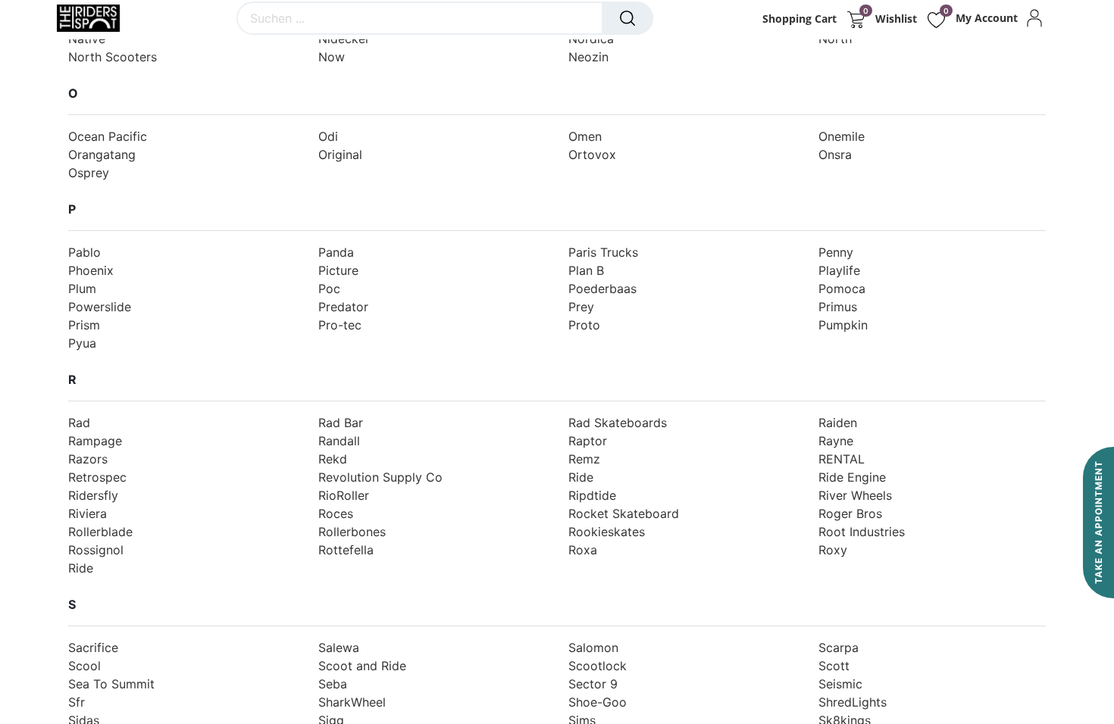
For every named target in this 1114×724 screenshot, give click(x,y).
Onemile (841, 136)
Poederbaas (602, 288)
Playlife (839, 270)
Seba (332, 683)
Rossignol (96, 549)
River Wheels (855, 495)
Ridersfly (93, 495)
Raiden (837, 422)
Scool (84, 665)
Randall (339, 440)
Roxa (582, 549)
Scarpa (838, 647)
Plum (82, 288)
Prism (84, 324)
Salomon (593, 647)
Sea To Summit (111, 683)
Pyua (82, 343)
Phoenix (91, 270)
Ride (580, 477)
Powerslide (99, 306)
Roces (335, 513)
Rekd (332, 459)
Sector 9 (593, 683)
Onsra (835, 154)
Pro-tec (339, 324)
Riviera (87, 513)
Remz (584, 459)
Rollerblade (100, 531)
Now (331, 56)
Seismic (840, 683)
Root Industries (861, 531)
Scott (834, 665)
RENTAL (841, 459)
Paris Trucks (603, 252)
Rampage (95, 440)
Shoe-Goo (597, 702)
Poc (329, 288)
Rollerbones (352, 531)
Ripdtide (592, 495)
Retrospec (97, 477)
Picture (338, 270)
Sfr (76, 702)
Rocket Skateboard (623, 513)
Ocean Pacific (107, 136)
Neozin (588, 56)
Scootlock (597, 665)
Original (340, 154)
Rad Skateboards (617, 422)
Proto (584, 324)
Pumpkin (843, 324)
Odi (328, 136)
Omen (585, 136)
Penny (835, 252)
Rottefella (346, 549)
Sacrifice (93, 647)
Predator (343, 306)
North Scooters (112, 56)
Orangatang (102, 154)
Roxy (832, 549)
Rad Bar (340, 422)
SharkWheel (352, 702)
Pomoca (841, 288)
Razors (88, 459)
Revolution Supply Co (380, 477)
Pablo (84, 252)
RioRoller (343, 495)
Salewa (338, 647)
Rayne (835, 440)
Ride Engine (852, 477)
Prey (581, 306)
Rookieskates (606, 531)
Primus (837, 306)
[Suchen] (627, 18)
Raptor (587, 440)
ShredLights (852, 702)
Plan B (586, 270)
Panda (336, 252)
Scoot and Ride (362, 665)
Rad (79, 422)
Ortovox (592, 154)
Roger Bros (850, 513)
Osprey (88, 172)
